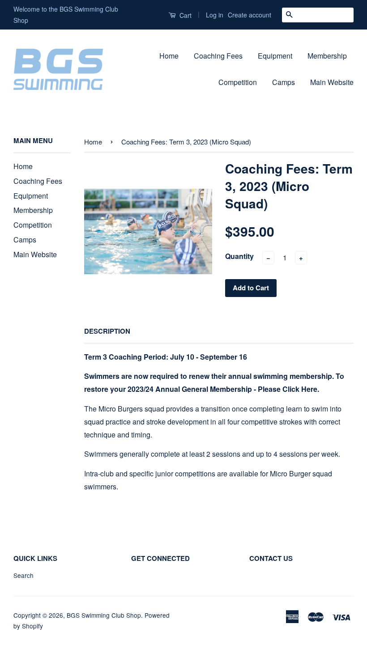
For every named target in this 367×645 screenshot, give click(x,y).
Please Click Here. (288, 389)
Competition (237, 82)
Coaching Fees (218, 56)
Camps (283, 82)
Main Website (332, 82)
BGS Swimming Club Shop (104, 615)
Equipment (275, 56)
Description (107, 331)
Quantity (239, 256)
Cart (185, 15)
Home (169, 56)
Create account (249, 14)
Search (23, 575)
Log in (214, 14)
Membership (327, 56)
